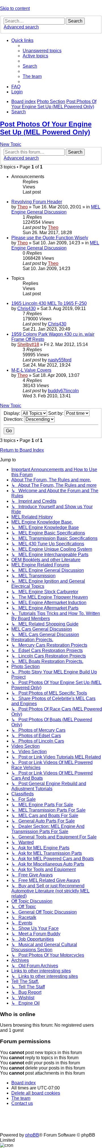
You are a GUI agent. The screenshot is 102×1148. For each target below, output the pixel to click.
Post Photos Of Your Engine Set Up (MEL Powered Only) (46, 128)
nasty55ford (59, 359)
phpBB (32, 1135)
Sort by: (56, 413)
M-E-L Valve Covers (31, 370)
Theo (22, 206)
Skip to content (15, 8)
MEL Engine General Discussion (55, 209)
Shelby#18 (28, 344)
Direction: (14, 419)
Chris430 (26, 308)
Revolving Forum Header (36, 201)
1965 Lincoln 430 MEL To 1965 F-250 (49, 303)
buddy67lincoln (63, 390)
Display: (12, 413)
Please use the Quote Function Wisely (49, 237)
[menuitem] (42, 50)
